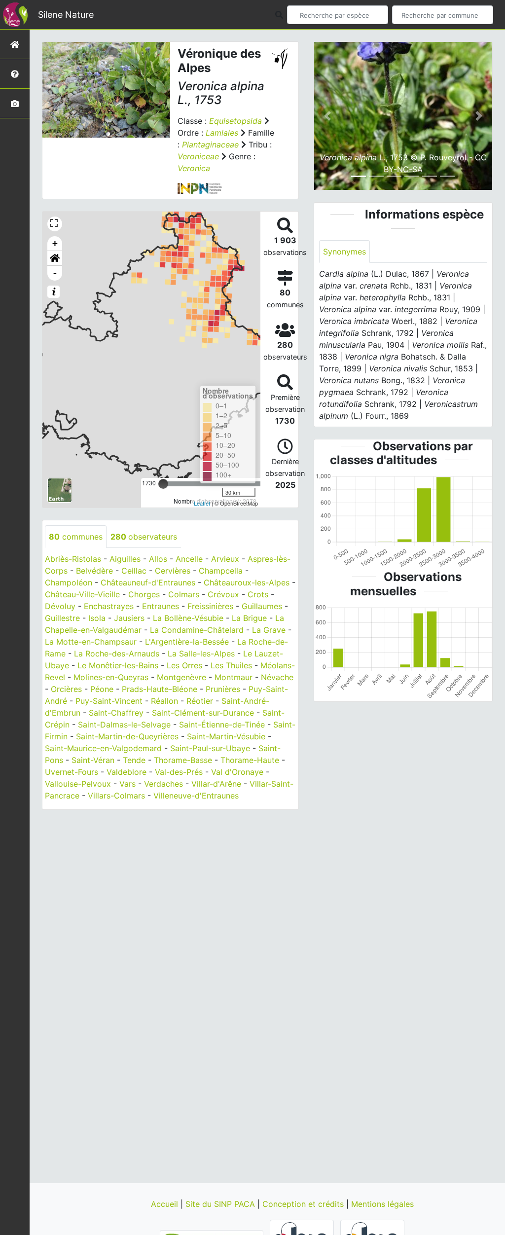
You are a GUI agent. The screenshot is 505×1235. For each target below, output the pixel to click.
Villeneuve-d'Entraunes (196, 795)
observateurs (143, 537)
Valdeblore (126, 772)
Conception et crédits (304, 1204)
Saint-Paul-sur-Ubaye (210, 748)
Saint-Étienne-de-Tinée (222, 724)
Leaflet (202, 503)
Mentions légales (382, 1204)
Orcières (66, 689)
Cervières (172, 571)
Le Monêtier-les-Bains (117, 665)
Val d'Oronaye (237, 772)
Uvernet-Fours (71, 772)
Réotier (199, 701)
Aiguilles (125, 559)
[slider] (163, 484)
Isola (97, 618)
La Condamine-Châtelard (197, 630)
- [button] (55, 273)
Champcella (221, 571)
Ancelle (189, 559)
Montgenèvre (181, 677)
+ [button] (55, 243)
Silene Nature (66, 14)
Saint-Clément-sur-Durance (203, 713)
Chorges (144, 594)
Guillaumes (262, 606)
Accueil (165, 1204)
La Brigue (249, 618)
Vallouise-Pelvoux (78, 784)
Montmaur (233, 677)
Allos (158, 559)
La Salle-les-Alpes (201, 653)
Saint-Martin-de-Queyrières (127, 736)
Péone (101, 689)
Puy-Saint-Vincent (109, 701)
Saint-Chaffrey (116, 713)
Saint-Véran (93, 760)
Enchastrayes (109, 606)
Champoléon (68, 582)
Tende (134, 760)
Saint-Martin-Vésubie (226, 736)
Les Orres (184, 665)
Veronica (194, 168)
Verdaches (163, 784)
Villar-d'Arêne (216, 784)
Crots (258, 594)
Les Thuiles (231, 665)
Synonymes (344, 251)
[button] (54, 258)
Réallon (164, 701)
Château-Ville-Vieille (82, 594)
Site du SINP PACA (221, 1204)
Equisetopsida (235, 121)
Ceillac (133, 571)
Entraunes (160, 606)
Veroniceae (198, 156)
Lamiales (222, 133)
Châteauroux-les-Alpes (246, 582)
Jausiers (129, 618)
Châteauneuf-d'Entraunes (148, 582)
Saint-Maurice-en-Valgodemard (103, 748)
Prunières (223, 689)
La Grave (269, 630)
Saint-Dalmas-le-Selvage (124, 724)
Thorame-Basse (183, 760)
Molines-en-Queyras (110, 677)
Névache (277, 677)
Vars (127, 784)
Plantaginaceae (210, 144)
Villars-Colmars (116, 795)
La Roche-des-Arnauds (116, 653)
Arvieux (225, 559)
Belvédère (94, 571)
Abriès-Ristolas (73, 559)
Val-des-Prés (179, 772)
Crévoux (223, 594)
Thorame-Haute (249, 760)
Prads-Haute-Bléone (159, 689)
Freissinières (210, 606)
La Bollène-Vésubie (188, 618)
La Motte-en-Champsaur (91, 642)
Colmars (183, 594)
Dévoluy (60, 606)
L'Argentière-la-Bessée (187, 642)
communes (76, 537)
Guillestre (62, 618)
